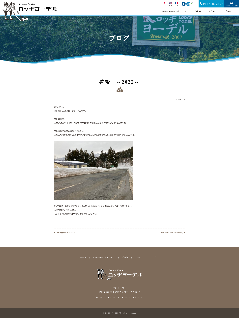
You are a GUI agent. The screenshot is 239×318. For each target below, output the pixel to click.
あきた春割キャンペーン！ (65, 233)
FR (177, 5)
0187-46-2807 (213, 3)
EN (170, 5)
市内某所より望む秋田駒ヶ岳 (172, 233)
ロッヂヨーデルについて (174, 11)
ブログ (228, 11)
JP (165, 5)
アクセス (213, 11)
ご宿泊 (197, 11)
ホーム (83, 257)
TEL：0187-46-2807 (106, 297)
